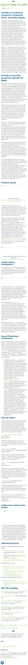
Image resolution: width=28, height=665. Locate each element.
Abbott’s (14, 269)
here (9, 355)
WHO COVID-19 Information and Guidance (14, 551)
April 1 (7, 554)
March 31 (16, 557)
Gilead (14, 286)
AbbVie (17, 396)
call (12, 352)
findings (14, 89)
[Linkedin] (2, 662)
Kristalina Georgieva (7, 480)
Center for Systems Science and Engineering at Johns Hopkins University (14, 200)
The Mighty (8, 85)
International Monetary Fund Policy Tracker (14, 566)
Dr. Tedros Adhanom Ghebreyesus (10, 434)
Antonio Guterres (6, 462)
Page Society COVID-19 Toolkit (11, 575)
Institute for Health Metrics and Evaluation (13, 259)
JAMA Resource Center (9, 580)
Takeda (19, 367)
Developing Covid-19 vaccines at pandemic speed (13, 606)
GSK (18, 360)
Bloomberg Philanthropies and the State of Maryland (12, 380)
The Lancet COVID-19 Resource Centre (13, 582)
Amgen (17, 406)
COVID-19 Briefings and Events (9, 646)
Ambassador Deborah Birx (8, 494)
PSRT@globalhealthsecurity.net (9, 657)
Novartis (15, 322)
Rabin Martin (4, 653)
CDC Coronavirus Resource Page (12, 558)
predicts (6, 222)
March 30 (18, 552)
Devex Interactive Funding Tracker (12, 574)
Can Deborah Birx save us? (8, 595)
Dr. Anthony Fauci (6, 448)
